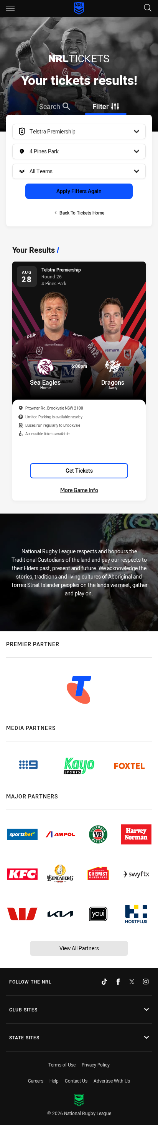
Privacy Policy (96, 1065)
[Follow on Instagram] (146, 981)
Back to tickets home (81, 213)
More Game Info (79, 490)
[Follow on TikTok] (104, 981)
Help (54, 1081)
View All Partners (79, 948)
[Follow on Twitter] (132, 981)
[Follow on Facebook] (118, 981)
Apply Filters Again (79, 191)
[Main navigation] (10, 8)
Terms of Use (62, 1065)
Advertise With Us (112, 1081)
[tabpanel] (79, 170)
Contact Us (76, 1081)
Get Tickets (79, 470)
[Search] (147, 8)
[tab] (55, 106)
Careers (35, 1081)
